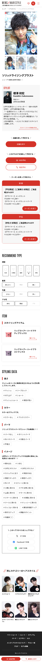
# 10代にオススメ (10, 468)
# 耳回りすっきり (10, 478)
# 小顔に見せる (9, 488)
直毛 (8, 304)
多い (33, 294)
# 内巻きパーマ (24, 439)
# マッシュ (8, 390)
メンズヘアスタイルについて (16, 642)
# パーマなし (8, 434)
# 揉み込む (8, 463)
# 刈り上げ (8, 395)
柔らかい (8, 285)
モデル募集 (24, 646)
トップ (4, 8)
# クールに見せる (10, 502)
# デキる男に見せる (26, 488)
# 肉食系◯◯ (8, 517)
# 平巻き (7, 444)
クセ (33, 303)
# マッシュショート (11, 400)
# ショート (20, 395)
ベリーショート (12, 635)
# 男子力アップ (9, 512)
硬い (33, 285)
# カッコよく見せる (11, 507)
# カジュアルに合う (11, 473)
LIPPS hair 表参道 (19, 101)
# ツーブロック (21, 390)
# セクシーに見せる (21, 483)
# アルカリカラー (23, 417)
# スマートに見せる (11, 497)
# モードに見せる (25, 493)
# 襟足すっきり (26, 478)
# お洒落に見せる (28, 497)
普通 (21, 285)
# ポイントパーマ (23, 434)
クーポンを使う (30, 208)
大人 (28, 638)
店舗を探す (21, 144)
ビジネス (22, 638)
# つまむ (19, 463)
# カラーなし (8, 417)
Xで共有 (23, 536)
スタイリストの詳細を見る (28, 128)
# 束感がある (27, 473)
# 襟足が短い (27, 400)
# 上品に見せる (9, 493)
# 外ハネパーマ (9, 439)
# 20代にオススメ (27, 468)
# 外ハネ (7, 483)
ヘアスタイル (12, 8)
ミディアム (31, 635)
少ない (8, 294)
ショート (22, 635)
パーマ (14, 638)
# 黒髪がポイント (25, 512)
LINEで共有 (23, 548)
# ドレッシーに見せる (28, 502)
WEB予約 (12, 659)
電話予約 (22, 167)
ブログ (16, 646)
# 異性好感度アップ (29, 507)
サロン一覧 (31, 642)
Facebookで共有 (23, 542)
